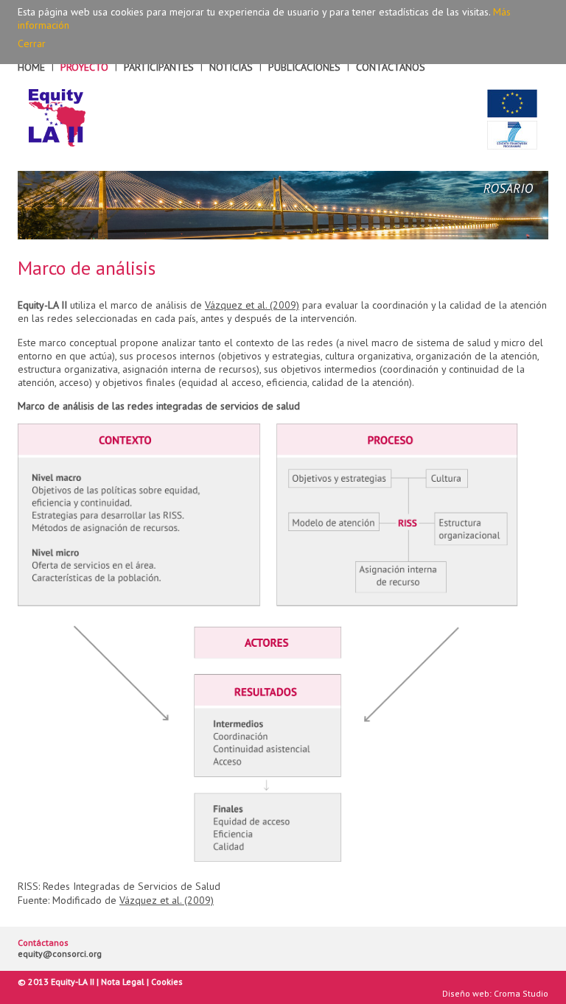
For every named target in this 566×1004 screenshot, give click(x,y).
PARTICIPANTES (159, 67)
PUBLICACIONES (304, 67)
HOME (31, 67)
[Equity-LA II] (57, 117)
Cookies (167, 981)
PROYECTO (84, 67)
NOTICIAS (231, 67)
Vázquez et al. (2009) (252, 305)
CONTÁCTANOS (390, 67)
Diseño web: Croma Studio (495, 993)
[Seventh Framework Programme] (512, 135)
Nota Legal (122, 981)
